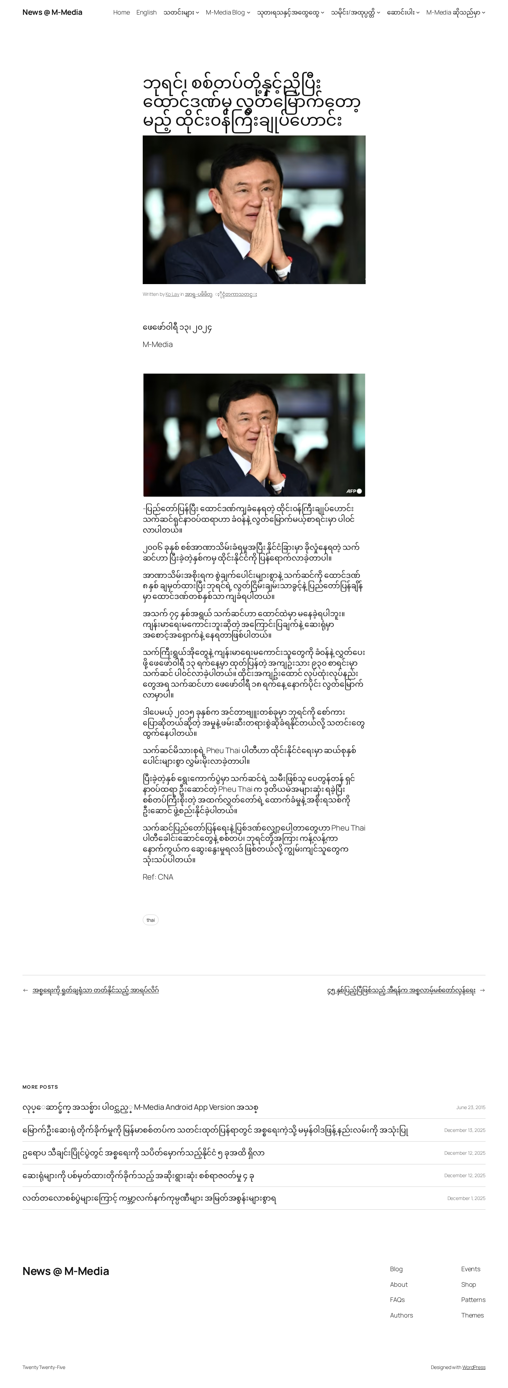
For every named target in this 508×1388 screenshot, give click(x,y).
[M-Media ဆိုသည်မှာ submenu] (484, 12)
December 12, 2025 (465, 1153)
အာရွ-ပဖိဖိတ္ (198, 294)
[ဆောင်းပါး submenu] (418, 12)
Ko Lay (172, 294)
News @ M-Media (52, 12)
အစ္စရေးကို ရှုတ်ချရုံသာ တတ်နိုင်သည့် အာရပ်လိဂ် (95, 990)
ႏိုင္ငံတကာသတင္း (239, 294)
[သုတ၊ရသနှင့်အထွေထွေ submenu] (322, 12)
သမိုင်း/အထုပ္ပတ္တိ (353, 12)
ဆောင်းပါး (401, 12)
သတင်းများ (178, 12)
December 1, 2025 (467, 1198)
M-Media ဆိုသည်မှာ (453, 12)
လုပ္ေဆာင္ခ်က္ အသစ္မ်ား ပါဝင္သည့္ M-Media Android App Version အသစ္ (140, 1107)
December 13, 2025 (465, 1130)
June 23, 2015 (471, 1107)
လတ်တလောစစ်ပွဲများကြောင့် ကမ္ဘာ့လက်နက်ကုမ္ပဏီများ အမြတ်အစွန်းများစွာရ (149, 1198)
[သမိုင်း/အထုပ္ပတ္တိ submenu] (378, 12)
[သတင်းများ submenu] (197, 12)
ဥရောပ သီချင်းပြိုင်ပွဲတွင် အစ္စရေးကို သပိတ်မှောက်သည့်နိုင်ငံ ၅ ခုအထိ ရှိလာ (143, 1152)
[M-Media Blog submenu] (249, 12)
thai (151, 920)
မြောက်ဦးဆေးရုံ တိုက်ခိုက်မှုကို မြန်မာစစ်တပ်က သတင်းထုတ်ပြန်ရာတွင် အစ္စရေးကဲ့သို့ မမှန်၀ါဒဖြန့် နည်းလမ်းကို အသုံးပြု (215, 1130)
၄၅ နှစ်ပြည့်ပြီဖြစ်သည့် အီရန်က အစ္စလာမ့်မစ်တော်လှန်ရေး (401, 990)
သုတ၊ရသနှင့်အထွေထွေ (288, 12)
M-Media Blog (225, 12)
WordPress (474, 1367)
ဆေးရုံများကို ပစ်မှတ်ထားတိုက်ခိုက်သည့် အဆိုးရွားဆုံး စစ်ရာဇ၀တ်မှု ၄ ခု (139, 1175)
